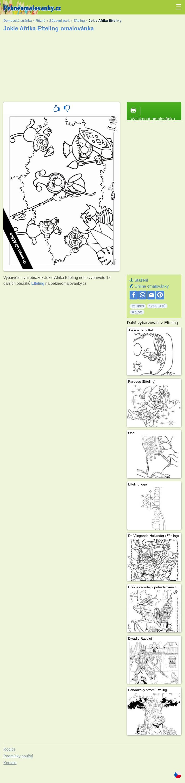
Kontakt (9, 763)
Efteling (79, 20)
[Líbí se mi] (57, 109)
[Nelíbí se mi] (67, 109)
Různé (41, 20)
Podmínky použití (18, 756)
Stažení (141, 280)
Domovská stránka (17, 20)
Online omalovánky (151, 286)
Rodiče (9, 749)
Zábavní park (59, 20)
